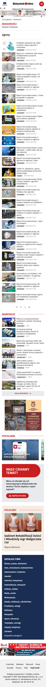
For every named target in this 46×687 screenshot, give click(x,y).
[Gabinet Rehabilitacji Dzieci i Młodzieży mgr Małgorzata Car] (23, 522)
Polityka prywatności (15, 674)
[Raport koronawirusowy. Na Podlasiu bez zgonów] (8, 193)
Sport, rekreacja (11, 619)
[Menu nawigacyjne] (41, 3)
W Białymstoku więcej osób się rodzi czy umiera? (29, 65)
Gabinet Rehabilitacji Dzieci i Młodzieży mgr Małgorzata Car (22, 539)
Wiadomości (17, 19)
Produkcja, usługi (12, 606)
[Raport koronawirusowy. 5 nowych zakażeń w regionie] (8, 140)
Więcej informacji (12, 547)
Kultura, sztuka (11, 589)
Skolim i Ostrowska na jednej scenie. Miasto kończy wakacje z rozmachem (29, 352)
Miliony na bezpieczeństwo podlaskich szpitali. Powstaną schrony (28, 321)
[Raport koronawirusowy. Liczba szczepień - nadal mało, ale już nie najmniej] (8, 151)
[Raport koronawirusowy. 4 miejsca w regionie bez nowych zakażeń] (8, 245)
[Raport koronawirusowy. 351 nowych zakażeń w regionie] (8, 287)
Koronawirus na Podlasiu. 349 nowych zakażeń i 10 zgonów (28, 274)
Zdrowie (19, 175)
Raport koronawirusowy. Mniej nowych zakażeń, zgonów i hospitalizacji (29, 181)
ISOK (26, 668)
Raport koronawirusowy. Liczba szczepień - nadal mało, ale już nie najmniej (29, 150)
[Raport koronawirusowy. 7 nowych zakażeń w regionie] (8, 88)
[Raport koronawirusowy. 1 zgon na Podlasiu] (8, 224)
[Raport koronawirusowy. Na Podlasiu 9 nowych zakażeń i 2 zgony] (8, 214)
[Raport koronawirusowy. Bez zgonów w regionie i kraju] (8, 161)
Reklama (8, 610)
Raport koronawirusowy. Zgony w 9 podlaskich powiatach (29, 295)
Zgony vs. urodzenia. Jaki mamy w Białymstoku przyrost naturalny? (29, 55)
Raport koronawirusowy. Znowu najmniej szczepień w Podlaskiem (29, 108)
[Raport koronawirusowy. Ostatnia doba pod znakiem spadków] (8, 266)
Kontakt (10, 668)
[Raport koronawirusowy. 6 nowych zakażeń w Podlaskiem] (8, 203)
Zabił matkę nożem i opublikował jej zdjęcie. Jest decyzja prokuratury (28, 363)
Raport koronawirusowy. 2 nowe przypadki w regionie (29, 96)
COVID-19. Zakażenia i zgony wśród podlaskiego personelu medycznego (28, 171)
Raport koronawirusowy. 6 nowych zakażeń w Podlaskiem (29, 201)
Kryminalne (20, 368)
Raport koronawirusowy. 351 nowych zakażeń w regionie (28, 285)
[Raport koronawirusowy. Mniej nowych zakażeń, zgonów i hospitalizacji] (8, 182)
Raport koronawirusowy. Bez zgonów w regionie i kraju (28, 159)
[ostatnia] (29, 307)
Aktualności (20, 50)
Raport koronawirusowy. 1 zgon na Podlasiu (29, 222)
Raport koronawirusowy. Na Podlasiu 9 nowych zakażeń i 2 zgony (29, 213)
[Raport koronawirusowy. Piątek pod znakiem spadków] (8, 119)
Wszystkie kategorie (13, 635)
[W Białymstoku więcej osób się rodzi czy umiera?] (8, 67)
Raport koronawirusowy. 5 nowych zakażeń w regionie (27, 138)
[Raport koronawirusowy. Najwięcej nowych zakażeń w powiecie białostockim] (8, 130)
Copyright (7, 677)
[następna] (25, 307)
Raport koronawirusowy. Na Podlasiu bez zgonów (27, 191)
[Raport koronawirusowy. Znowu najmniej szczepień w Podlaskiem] (8, 109)
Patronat (29, 664)
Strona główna (7, 19)
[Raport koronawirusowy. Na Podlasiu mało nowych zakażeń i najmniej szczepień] (8, 255)
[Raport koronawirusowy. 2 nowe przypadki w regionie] (8, 98)
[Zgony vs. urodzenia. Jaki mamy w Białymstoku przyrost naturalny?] (8, 56)
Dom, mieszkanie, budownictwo (18, 568)
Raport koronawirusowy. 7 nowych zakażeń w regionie (27, 86)
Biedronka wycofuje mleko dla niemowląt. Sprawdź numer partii (30, 342)
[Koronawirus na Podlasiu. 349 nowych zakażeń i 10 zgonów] (8, 276)
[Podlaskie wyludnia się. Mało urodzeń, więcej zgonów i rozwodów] (8, 46)
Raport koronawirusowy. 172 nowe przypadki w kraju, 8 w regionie (28, 76)
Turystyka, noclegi (12, 623)
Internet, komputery (13, 580)
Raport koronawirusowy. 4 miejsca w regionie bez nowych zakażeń (29, 244)
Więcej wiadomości (21, 393)
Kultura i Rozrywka (22, 357)
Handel (7, 576)
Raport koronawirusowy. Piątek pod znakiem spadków (29, 117)
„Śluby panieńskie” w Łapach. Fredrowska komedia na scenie (29, 373)
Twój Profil (34, 668)
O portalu (10, 664)
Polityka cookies (32, 674)
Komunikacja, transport (15, 585)
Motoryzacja (9, 597)
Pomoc (19, 668)
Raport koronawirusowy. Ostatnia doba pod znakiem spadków (27, 265)
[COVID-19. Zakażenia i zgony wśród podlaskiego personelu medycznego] (8, 172)
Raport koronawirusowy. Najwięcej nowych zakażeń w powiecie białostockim (28, 129)
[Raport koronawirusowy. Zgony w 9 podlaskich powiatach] (8, 297)
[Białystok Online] (23, 3)
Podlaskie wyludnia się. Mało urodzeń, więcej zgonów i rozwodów (28, 45)
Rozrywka (8, 614)
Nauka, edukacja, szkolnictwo (17, 602)
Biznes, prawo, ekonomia (15, 563)
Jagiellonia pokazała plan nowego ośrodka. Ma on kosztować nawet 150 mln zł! (28, 384)
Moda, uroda (10, 593)
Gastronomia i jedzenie (14, 572)
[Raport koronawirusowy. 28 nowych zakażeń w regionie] (8, 235)
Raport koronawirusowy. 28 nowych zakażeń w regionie (27, 233)
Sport (18, 389)
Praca (37, 664)
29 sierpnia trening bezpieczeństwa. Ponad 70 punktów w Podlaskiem (27, 331)
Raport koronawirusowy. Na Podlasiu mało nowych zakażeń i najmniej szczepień (30, 254)
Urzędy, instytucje (12, 627)
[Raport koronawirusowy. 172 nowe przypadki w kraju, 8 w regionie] (8, 77)
